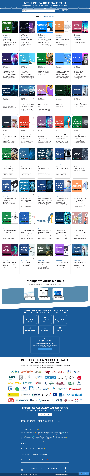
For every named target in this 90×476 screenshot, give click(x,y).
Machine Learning (59, 69)
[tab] (28, 425)
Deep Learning (76, 196)
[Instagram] (65, 470)
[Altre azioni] (16, 35)
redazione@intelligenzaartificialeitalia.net (61, 474)
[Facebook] (65, 471)
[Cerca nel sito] (56, 11)
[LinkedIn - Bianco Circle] (65, 468)
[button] (21, 443)
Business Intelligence (6, 101)
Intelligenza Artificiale (6, 37)
